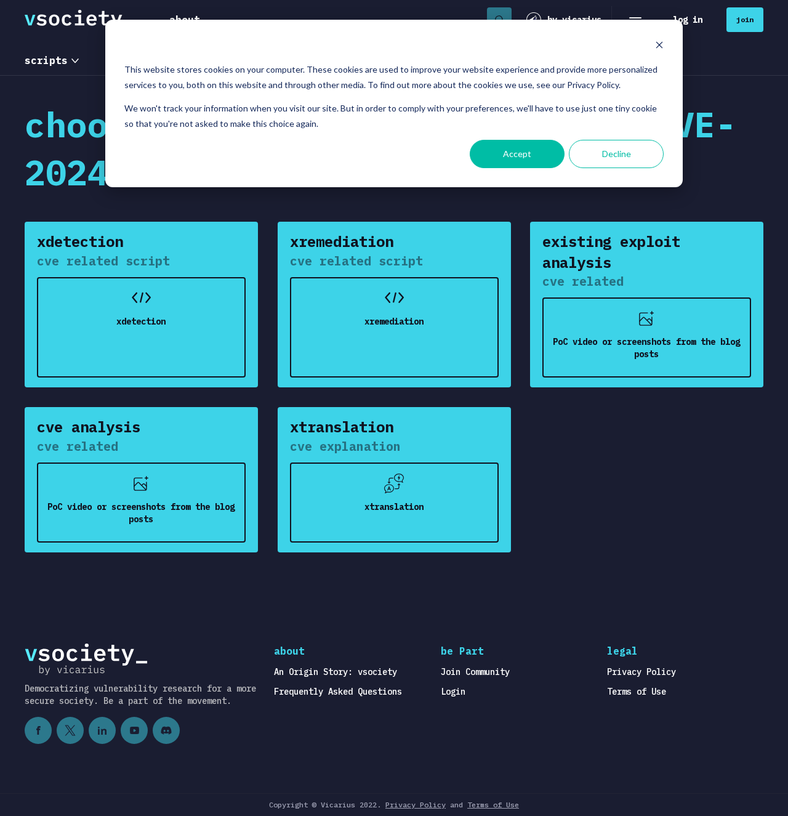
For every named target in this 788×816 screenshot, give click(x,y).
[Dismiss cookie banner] (659, 46)
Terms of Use (636, 691)
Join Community (475, 671)
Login (453, 691)
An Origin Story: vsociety (335, 671)
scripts (46, 60)
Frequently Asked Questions (338, 691)
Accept (517, 153)
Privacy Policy (641, 671)
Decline (616, 153)
